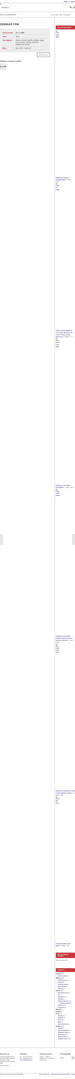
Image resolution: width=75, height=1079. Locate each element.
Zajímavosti (61, 1007)
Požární (60, 1020)
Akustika (60, 1016)
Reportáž (58, 1009)
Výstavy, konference (63, 1001)
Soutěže (58, 1011)
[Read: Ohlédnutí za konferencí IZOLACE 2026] (57, 37)
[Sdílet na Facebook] (0, 66)
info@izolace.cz (28, 1060)
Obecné (58, 990)
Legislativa (61, 997)
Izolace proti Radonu (63, 1030)
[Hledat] (70, 7)
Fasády (60, 982)
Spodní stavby (61, 986)
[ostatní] (58, 974)
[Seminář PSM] (1, 539)
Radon (59, 1022)
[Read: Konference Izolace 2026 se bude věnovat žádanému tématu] (57, 652)
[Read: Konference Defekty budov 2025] (57, 803)
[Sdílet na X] (1, 66)
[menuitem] (66, 1)
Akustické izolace (62, 980)
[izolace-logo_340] (4, 7)
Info (59, 995)
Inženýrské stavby (62, 984)
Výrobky (58, 1026)
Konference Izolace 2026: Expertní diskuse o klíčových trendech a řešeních (64, 638)
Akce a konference (8, 15)
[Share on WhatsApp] (3, 66)
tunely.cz (72, 1)
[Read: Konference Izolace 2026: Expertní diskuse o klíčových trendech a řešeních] (57, 495)
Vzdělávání (61, 1005)
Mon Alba (20, 1074)
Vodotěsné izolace (63, 1038)
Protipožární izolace (63, 1032)
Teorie (57, 1013)
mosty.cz (66, 1)
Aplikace (58, 978)
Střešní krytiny (61, 1034)
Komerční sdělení (62, 976)
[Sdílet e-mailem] (5, 66)
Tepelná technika (62, 1024)
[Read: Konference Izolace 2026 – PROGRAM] (57, 347)
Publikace (60, 999)
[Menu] (74, 7)
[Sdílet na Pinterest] (4, 66)
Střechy (60, 988)
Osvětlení (60, 1018)
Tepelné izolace (62, 1036)
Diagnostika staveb (63, 992)
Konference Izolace (65, 1003)
